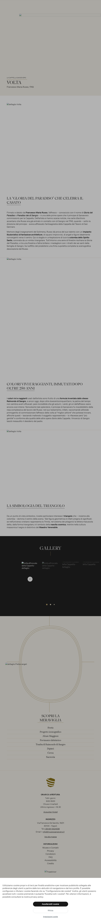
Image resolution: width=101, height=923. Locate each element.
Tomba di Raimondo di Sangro (50, 744)
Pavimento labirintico (50, 740)
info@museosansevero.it (53, 832)
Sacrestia (50, 757)
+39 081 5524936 (52, 829)
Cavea (50, 753)
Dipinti (50, 749)
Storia (50, 728)
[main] (50, 385)
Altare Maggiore (50, 736)
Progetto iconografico (50, 732)
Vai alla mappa (50, 836)
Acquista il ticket (50, 812)
